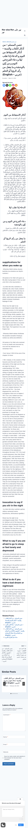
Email (5, 744)
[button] (3, 825)
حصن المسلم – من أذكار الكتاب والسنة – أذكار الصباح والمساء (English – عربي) (13, 620)
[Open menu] (24, 31)
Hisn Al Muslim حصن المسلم (9, 41)
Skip (16, 824)
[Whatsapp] (10, 85)
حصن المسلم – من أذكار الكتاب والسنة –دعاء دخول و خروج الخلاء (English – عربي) (14, 680)
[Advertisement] (14, 14)
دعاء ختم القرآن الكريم (11, 637)
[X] (7, 85)
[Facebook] (4, 85)
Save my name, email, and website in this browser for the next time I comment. (14, 758)
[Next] (23, 684)
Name (5, 737)
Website (5, 752)
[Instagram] (13, 85)
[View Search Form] (24, 35)
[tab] (10, 693)
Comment (6, 715)
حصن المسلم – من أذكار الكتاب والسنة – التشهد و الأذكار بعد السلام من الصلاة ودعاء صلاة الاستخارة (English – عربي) (7, 653)
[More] (16, 85)
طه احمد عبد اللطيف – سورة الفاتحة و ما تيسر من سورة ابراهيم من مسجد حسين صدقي (21, 652)
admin (5, 78)
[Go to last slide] (4, 684)
